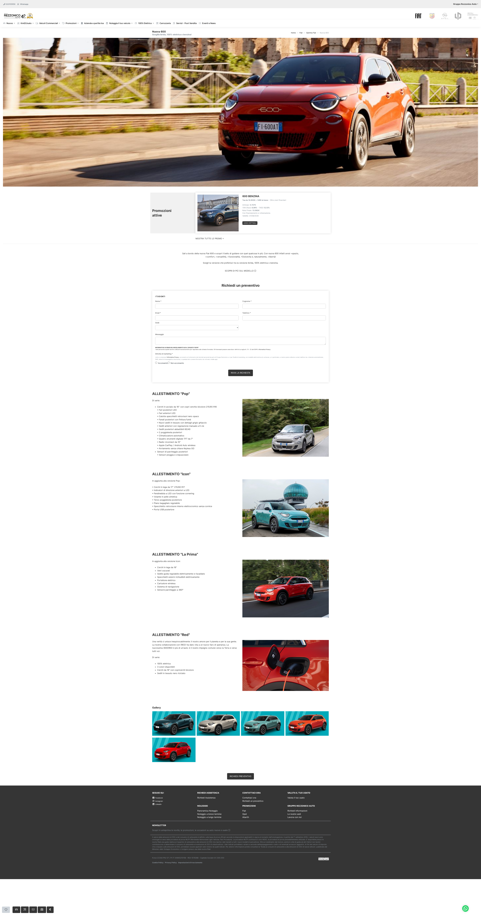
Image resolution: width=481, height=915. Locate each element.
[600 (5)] (307, 723)
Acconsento (163, 363)
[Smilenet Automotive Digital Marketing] (323, 859)
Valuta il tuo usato (296, 797)
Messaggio (159, 334)
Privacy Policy (171, 863)
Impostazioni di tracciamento (190, 863)
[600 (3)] (174, 750)
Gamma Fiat (311, 33)
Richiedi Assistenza (206, 797)
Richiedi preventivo (240, 776)
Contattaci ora (249, 797)
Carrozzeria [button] (165, 23)
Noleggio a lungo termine (209, 817)
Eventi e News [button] (209, 23)
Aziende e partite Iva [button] (94, 23)
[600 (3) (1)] (218, 723)
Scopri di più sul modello (239, 270)
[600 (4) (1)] (262, 723)
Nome (158, 301)
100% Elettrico (145, 23)
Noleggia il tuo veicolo (119, 23)
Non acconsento (177, 363)
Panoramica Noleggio (207, 810)
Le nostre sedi (294, 814)
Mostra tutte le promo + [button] (210, 238)
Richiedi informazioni (297, 810)
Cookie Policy (157, 863)
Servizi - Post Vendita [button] (186, 23)
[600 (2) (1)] (174, 723)
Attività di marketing (164, 354)
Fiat (301, 33)
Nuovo (9, 23)
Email (158, 313)
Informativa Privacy (264, 349)
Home (293, 33)
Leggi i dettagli (250, 223)
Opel (244, 814)
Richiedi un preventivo (252, 801)
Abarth (245, 817)
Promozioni (71, 23)
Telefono (246, 313)
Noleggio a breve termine (209, 814)
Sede (157, 323)
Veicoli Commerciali (48, 23)
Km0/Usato (26, 23)
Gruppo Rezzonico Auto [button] (465, 4)
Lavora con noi (294, 817)
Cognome (247, 301)
